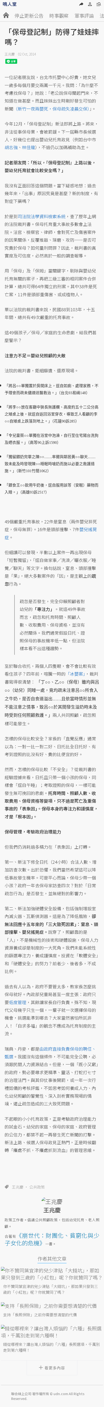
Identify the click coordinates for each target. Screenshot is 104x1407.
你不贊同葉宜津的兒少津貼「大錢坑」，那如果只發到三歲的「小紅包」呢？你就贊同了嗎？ (50, 1289)
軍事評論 (84, 15)
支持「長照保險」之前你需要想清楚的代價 (40, 1315)
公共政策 (37, 1187)
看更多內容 (55, 1368)
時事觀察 (59, 15)
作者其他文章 (52, 1258)
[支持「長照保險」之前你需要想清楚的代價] (52, 1305)
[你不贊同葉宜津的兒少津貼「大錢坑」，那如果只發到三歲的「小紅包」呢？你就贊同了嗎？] (52, 1274)
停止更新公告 (29, 15)
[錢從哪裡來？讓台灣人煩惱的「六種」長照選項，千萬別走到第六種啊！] (52, 1332)
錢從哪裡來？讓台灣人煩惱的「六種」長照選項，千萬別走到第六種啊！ (51, 1347)
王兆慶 (10, 54)
